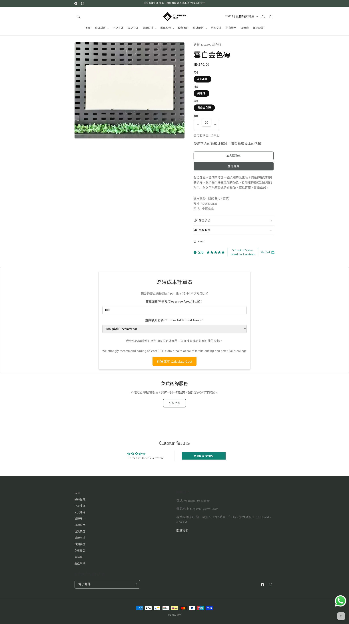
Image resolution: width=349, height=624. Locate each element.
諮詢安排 (80, 544)
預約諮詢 (174, 403)
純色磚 (201, 93)
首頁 (77, 493)
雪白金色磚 (204, 107)
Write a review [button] (203, 455)
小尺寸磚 (80, 506)
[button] (79, 17)
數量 (196, 115)
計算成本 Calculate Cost (174, 361)
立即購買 (233, 166)
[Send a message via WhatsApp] (340, 601)
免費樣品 (80, 550)
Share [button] (201, 241)
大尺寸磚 (80, 512)
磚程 (179, 615)
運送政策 (80, 563)
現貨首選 (80, 531)
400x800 (202, 79)
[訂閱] (136, 584)
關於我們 (182, 530)
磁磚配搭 (80, 538)
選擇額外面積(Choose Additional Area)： (174, 320)
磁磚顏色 (80, 525)
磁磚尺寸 (80, 518)
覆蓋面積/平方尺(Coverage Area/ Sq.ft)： (174, 301)
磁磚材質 (80, 499)
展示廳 (79, 557)
